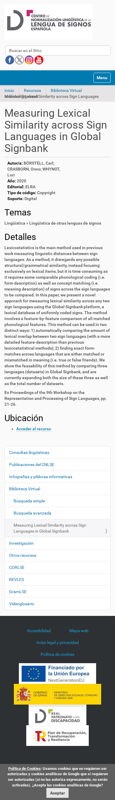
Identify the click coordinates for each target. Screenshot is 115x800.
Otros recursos (22, 555)
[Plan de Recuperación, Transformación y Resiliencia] (57, 735)
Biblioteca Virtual (66, 90)
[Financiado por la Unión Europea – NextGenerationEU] (57, 673)
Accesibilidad (39, 630)
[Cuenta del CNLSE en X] (20, 59)
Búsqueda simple (29, 501)
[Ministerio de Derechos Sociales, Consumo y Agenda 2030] (57, 694)
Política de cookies (57, 654)
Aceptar (57, 793)
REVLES (16, 579)
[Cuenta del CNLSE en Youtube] (38, 59)
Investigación (21, 543)
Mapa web (78, 630)
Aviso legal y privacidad (57, 642)
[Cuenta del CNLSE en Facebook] (10, 59)
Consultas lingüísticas (29, 452)
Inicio (9, 90)
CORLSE (16, 567)
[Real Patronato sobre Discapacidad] (57, 714)
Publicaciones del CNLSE (31, 464)
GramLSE (18, 591)
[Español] (48, 22)
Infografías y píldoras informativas (40, 476)
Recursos (32, 90)
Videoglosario (21, 603)
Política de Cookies (24, 768)
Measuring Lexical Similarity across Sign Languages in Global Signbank (50, 528)
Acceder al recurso (33, 428)
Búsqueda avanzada (32, 513)
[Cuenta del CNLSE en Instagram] (29, 59)
